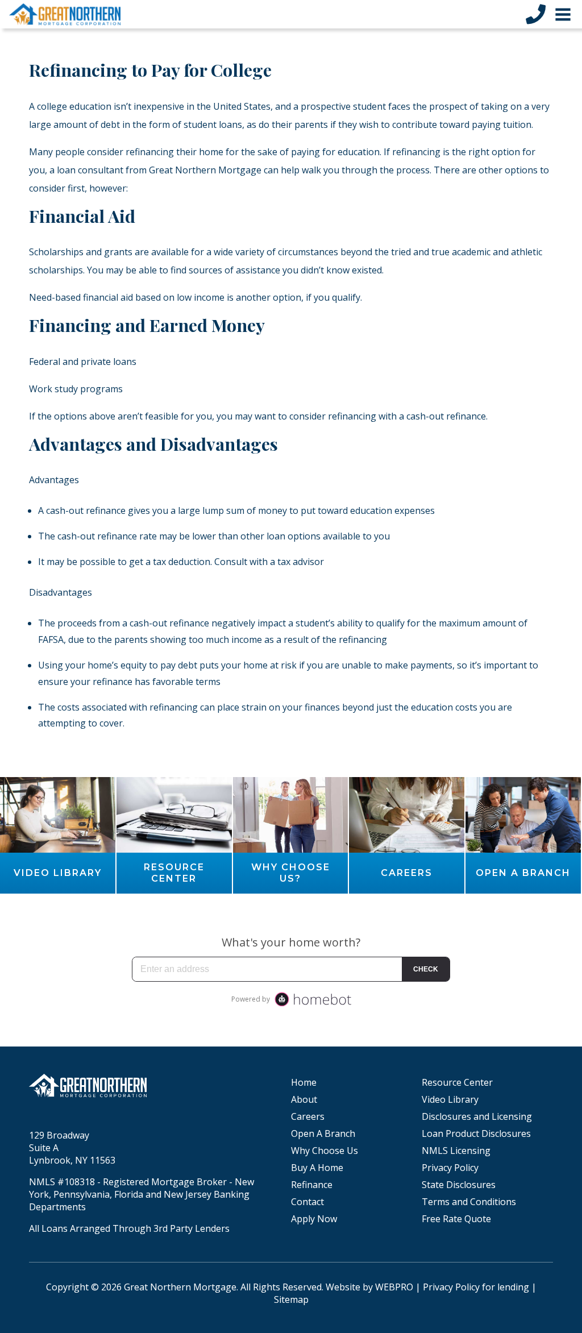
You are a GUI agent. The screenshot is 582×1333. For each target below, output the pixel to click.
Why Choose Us (324, 1150)
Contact (307, 1201)
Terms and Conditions (469, 1201)
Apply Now (314, 1218)
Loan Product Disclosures (476, 1133)
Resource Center (457, 1082)
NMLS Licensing (456, 1150)
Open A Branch (323, 1133)
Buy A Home (317, 1167)
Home (304, 1082)
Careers (308, 1116)
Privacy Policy (450, 1167)
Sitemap (291, 1299)
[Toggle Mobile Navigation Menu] (563, 14)
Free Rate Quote (456, 1218)
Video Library (450, 1099)
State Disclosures (459, 1184)
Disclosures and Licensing (477, 1116)
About (304, 1099)
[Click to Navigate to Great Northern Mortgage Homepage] (64, 14)
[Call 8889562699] (536, 14)
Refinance (311, 1184)
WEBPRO (394, 1287)
